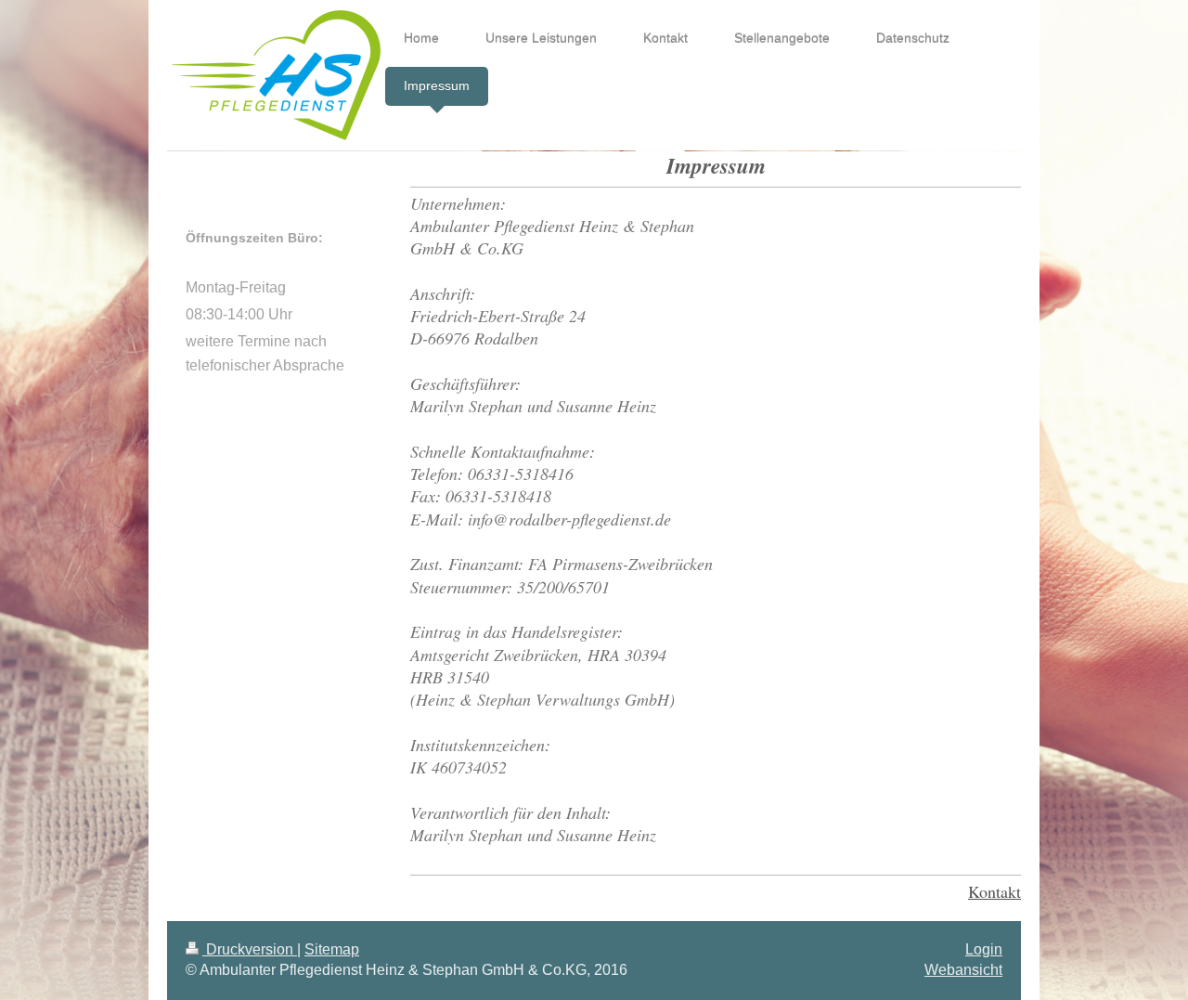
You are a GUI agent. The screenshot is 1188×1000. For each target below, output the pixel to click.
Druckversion (249, 949)
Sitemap (331, 949)
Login (983, 949)
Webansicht (963, 970)
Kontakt (994, 891)
